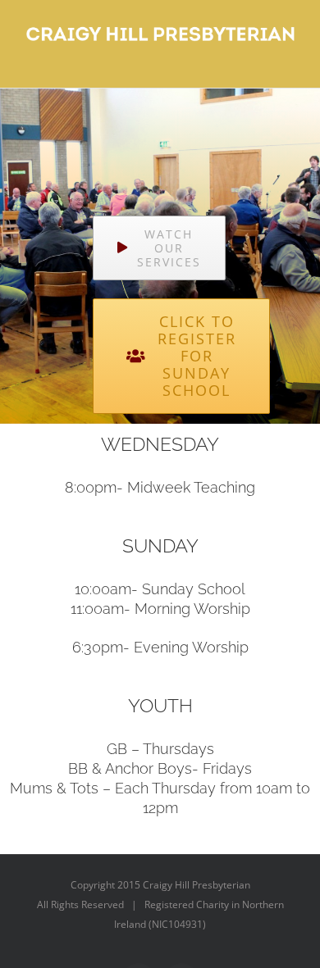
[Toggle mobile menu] (288, 62)
